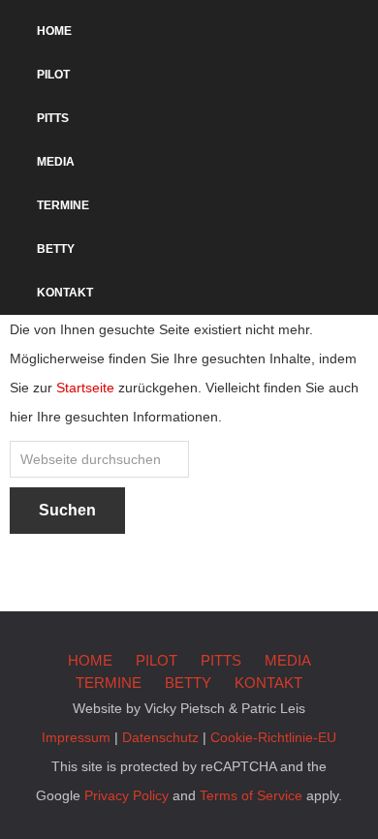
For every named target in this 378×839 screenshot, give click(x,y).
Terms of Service (251, 795)
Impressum (76, 737)
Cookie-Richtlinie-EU (273, 737)
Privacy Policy (126, 795)
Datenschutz (160, 737)
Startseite (85, 387)
